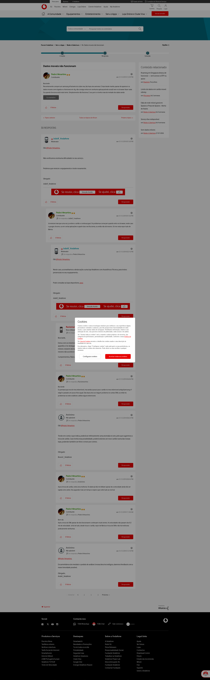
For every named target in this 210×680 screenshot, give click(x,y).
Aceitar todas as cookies (118, 356)
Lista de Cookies (85, 341)
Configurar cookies (90, 356)
